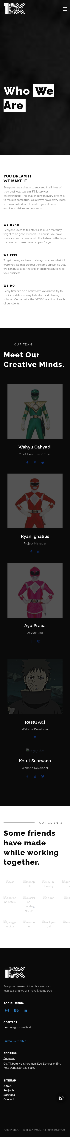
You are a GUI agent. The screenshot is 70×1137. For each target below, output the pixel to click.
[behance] (16, 1010)
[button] (61, 1097)
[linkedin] (25, 1010)
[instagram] (7, 1010)
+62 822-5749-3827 (15, 1040)
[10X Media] (15, 13)
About (8, 1086)
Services (9, 1095)
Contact (9, 1099)
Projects (9, 1090)
